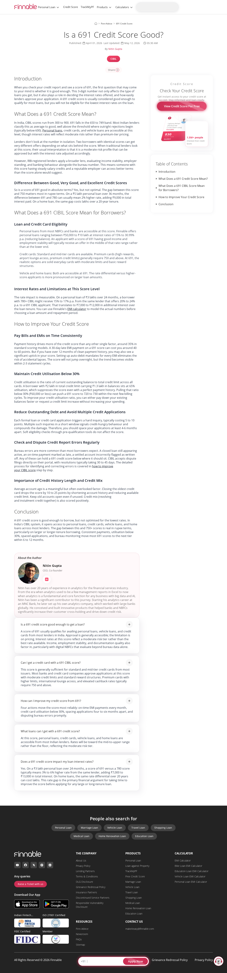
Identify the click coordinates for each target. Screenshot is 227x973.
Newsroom (82, 934)
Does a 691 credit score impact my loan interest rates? (57, 762)
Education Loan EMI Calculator (191, 871)
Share (111, 70)
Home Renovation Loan (112, 836)
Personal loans (52, 130)
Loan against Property (137, 865)
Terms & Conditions (87, 876)
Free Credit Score (135, 876)
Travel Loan (138, 827)
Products (102, 7)
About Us (81, 860)
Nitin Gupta (115, 49)
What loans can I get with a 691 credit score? (50, 731)
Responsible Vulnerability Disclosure (89, 904)
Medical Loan (81, 836)
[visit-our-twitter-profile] (34, 865)
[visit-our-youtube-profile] (17, 865)
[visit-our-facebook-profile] (25, 865)
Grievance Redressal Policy (90, 887)
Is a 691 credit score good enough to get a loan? (53, 624)
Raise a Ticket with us (30, 884)
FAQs (79, 939)
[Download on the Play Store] (56, 904)
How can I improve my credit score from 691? (51, 701)
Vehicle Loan (114, 827)
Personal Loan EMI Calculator (191, 881)
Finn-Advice (82, 928)
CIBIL (113, 58)
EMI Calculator (183, 860)
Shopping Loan (163, 827)
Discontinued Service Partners (92, 897)
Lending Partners (85, 871)
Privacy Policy (83, 865)
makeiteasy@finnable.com (139, 928)
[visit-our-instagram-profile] (42, 865)
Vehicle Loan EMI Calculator (190, 876)
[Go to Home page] (96, 23)
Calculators (122, 7)
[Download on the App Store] (27, 904)
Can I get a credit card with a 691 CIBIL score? (51, 663)
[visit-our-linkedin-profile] (50, 865)
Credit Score (70, 7)
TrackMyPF (87, 7)
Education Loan (144, 836)
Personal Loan (46, 7)
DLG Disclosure (84, 881)
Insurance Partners (86, 892)
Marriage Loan (89, 827)
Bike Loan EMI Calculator (188, 865)
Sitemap (80, 944)
